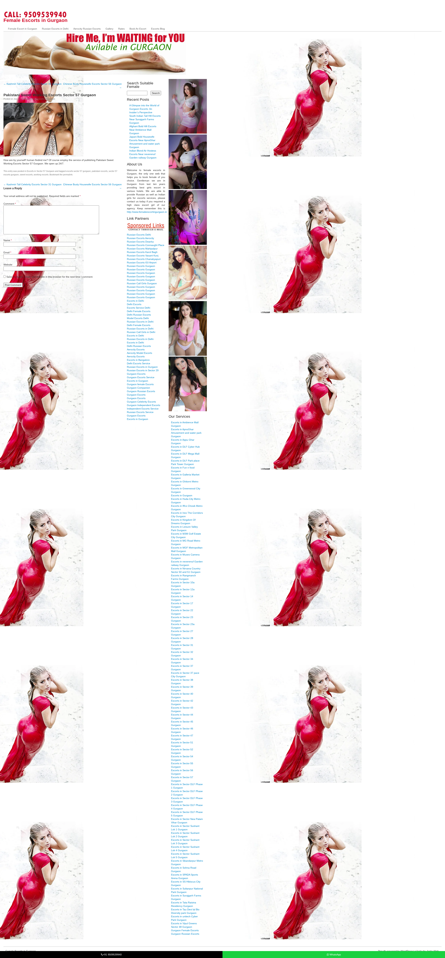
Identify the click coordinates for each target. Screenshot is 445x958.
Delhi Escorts (134, 304)
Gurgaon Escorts (136, 373)
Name (7, 240)
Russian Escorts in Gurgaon (142, 366)
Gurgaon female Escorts (140, 384)
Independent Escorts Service (143, 408)
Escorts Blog (158, 28)
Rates (121, 28)
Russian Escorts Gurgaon (141, 266)
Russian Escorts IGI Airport (141, 262)
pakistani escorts (100, 171)
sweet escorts (26, 174)
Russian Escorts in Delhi (55, 28)
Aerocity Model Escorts (139, 353)
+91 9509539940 (112, 954)
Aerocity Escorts (136, 349)
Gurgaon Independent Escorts (143, 405)
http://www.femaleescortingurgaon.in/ (147, 211)
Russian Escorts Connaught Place (145, 245)
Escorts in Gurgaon (137, 380)
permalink (67, 174)
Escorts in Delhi (135, 300)
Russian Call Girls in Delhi (141, 332)
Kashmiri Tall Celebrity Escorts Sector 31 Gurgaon (32, 83)
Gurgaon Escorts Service (140, 377)
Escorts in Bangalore (138, 360)
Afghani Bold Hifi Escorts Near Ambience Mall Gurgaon (142, 130)
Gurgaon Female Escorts (185, 930)
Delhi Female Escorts (138, 311)
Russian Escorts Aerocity (140, 238)
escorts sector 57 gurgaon (78, 171)
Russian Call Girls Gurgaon (142, 283)
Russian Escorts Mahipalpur (142, 248)
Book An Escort (138, 28)
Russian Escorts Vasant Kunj (142, 255)
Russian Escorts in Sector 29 (143, 370)
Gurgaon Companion (138, 387)
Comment (9, 203)
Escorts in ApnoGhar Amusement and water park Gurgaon (186, 433)
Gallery (109, 28)
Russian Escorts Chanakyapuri (144, 259)
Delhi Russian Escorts (139, 314)
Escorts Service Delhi (138, 307)
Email (7, 252)
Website (7, 264)
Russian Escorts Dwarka (140, 241)
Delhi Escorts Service (138, 363)
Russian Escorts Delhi (139, 234)
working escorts (41, 174)
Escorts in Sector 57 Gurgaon (40, 171)
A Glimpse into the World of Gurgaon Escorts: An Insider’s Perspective (144, 109)
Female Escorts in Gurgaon (35, 20)
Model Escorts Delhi (138, 318)
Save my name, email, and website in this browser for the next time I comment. (49, 276)
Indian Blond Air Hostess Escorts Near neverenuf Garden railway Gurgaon (142, 154)
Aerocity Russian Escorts (87, 28)
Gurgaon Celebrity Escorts (141, 401)
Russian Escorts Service (140, 412)
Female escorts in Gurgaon (42, 99)
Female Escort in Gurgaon (22, 28)
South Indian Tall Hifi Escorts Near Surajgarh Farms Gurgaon (145, 119)
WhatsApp (335, 954)
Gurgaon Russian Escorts (141, 391)
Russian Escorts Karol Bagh (142, 252)
